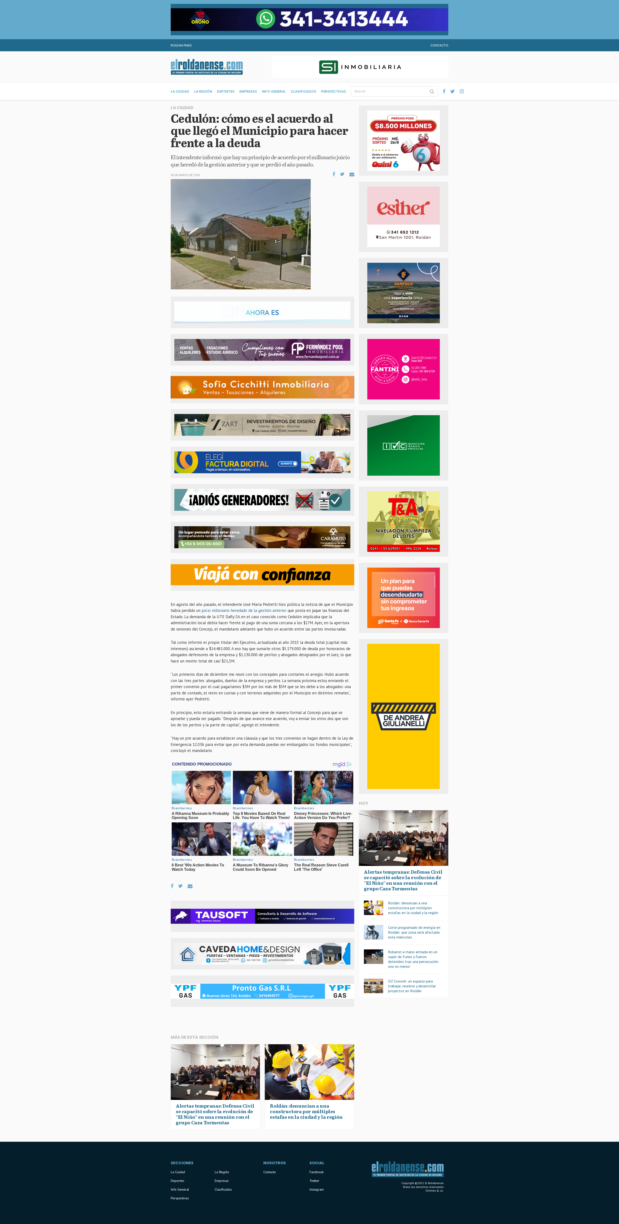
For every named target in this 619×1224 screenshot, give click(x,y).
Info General (274, 91)
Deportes (226, 91)
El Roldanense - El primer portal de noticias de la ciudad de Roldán (207, 67)
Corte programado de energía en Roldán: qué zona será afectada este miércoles (414, 932)
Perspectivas (333, 91)
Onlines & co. (435, 1190)
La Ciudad (180, 91)
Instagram (317, 1189)
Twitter (314, 1181)
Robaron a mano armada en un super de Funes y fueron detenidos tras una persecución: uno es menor (413, 959)
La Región (203, 91)
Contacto (439, 45)
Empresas (248, 91)
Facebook (317, 1172)
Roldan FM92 (181, 45)
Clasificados (303, 91)
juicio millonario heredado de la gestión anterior (244, 610)
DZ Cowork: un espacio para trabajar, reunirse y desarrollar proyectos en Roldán (412, 986)
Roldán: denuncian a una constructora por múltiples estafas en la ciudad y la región (413, 908)
